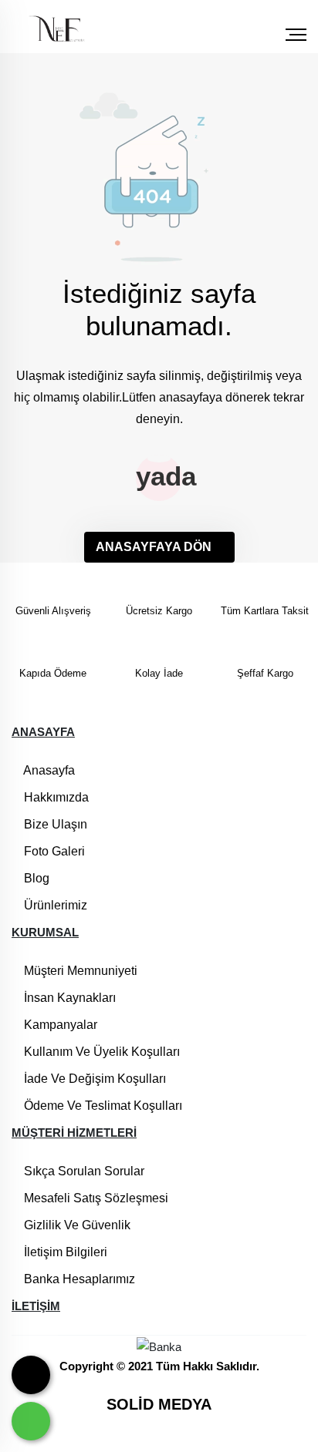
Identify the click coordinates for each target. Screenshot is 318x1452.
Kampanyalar (59, 1024)
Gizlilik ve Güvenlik (75, 1225)
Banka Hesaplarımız (78, 1279)
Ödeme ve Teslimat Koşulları (101, 1105)
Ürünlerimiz (54, 905)
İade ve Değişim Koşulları (93, 1078)
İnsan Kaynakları (68, 997)
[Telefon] (31, 1375)
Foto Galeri (53, 851)
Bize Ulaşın (54, 824)
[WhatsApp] (31, 1421)
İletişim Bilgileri (64, 1252)
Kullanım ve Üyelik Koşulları (100, 1051)
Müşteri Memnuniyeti (79, 970)
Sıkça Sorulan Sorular (82, 1171)
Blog (35, 878)
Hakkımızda (55, 797)
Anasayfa (48, 770)
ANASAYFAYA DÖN (153, 546)
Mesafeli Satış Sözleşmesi (94, 1198)
